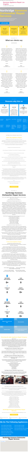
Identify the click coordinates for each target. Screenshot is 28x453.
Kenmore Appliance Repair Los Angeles (13, 3)
